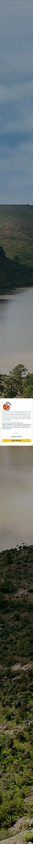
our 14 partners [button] (18, 411)
